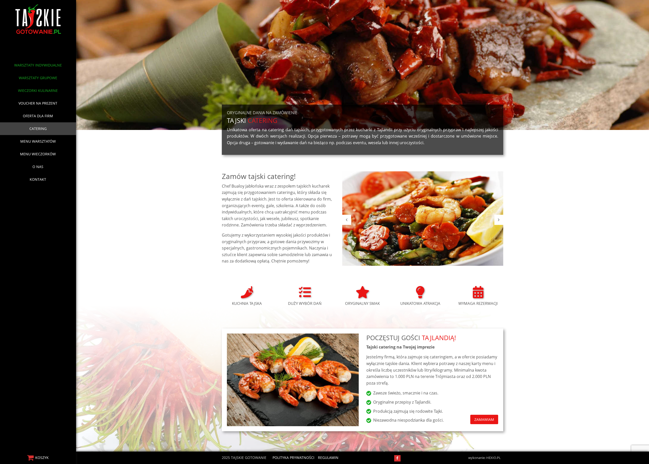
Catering (38, 128)
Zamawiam (484, 419)
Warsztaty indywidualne (38, 65)
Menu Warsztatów (38, 141)
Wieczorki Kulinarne (38, 90)
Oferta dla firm (38, 115)
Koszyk (42, 457)
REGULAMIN (328, 457)
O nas (37, 166)
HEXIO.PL (493, 457)
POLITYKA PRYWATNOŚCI (293, 457)
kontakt (38, 179)
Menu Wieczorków (38, 154)
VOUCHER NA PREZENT (38, 103)
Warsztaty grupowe (38, 77)
